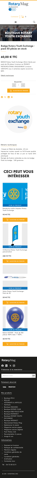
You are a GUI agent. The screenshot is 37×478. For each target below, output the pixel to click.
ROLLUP (7, 400)
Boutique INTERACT (11, 420)
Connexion (14, 17)
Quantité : (18, 82)
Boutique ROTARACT (11, 414)
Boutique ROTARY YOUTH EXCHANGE (13, 417)
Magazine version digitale (13, 429)
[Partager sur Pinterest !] (12, 97)
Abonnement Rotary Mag (13, 423)
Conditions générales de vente (13, 453)
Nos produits (13, 26)
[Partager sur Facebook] (2, 97)
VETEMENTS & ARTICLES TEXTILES (13, 404)
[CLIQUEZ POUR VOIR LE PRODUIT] (15, 194)
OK (33, 376)
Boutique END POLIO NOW (14, 412)
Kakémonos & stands (11, 425)
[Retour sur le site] (18, 4)
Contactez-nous (9, 461)
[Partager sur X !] (5, 97)
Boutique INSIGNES (11, 407)
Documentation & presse (12, 434)
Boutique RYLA (9, 398)
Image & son (8, 436)
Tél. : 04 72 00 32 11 (9, 465)
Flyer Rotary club (10, 432)
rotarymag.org (13, 474)
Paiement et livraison (11, 445)
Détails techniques (7, 75)
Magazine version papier (13, 427)
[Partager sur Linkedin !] (8, 97)
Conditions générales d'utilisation (11, 458)
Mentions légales (10, 450)
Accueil (5, 26)
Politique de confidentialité (13, 448)
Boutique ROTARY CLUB (12, 409)
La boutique (13, 7)
